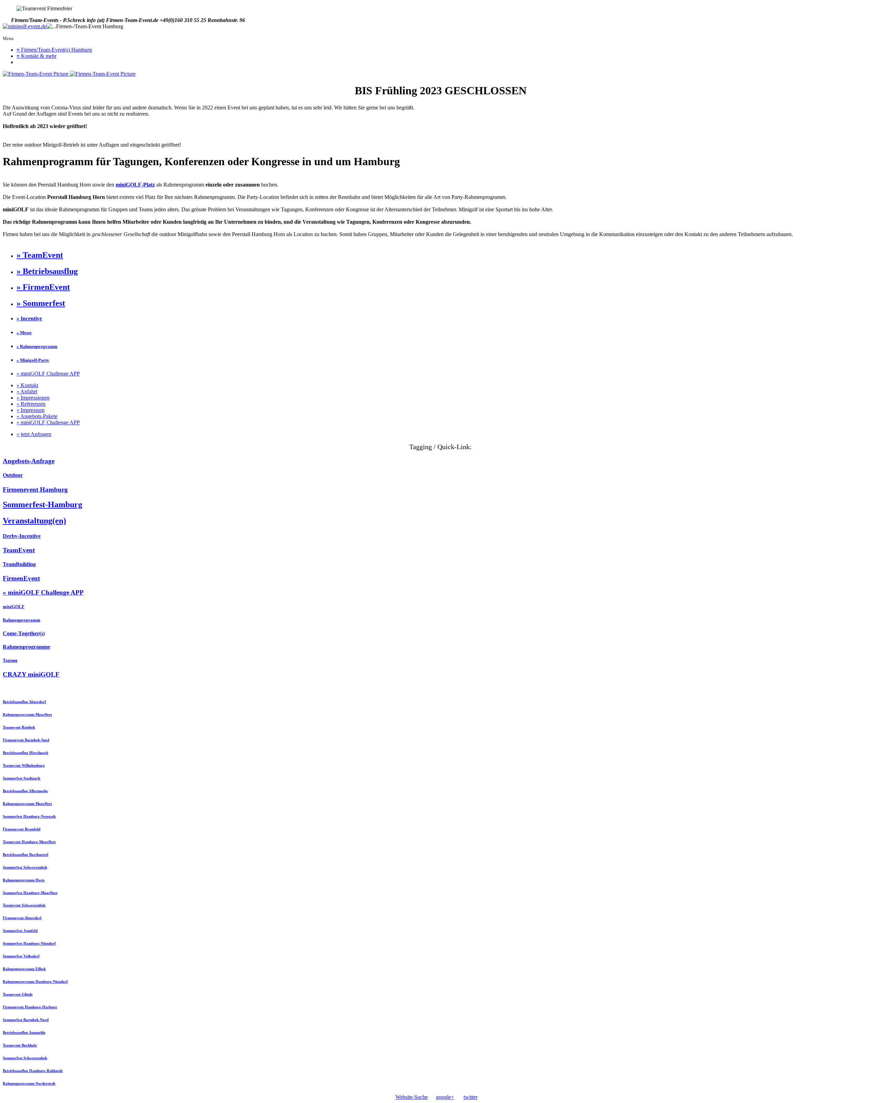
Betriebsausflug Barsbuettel (25, 854)
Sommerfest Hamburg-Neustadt (29, 816)
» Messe (24, 332)
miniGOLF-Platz (135, 185)
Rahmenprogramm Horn (23, 880)
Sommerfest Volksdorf (21, 956)
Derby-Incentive (22, 536)
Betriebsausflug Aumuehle (24, 1032)
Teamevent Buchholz (20, 1045)
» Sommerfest (41, 303)
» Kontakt (27, 385)
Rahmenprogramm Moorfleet (27, 714)
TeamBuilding (19, 564)
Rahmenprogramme (26, 647)
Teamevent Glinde (18, 994)
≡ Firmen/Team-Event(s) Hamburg (54, 50)
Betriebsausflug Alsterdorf (24, 702)
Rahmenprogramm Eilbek (24, 969)
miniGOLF (13, 606)
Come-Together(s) (24, 633)
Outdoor (13, 475)
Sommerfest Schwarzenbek (25, 867)
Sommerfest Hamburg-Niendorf (29, 943)
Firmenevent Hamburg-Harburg (30, 1007)
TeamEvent (19, 550)
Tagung (10, 660)
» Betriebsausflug (47, 271)
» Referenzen (31, 404)
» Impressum (30, 410)
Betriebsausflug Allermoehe (25, 791)
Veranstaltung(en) (34, 520)
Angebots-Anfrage (28, 461)
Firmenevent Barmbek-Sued (26, 740)
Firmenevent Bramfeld (21, 829)
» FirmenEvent (43, 287)
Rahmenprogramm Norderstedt (29, 1083)
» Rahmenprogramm (37, 346)
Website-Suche (411, 1097)
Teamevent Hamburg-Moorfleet (29, 842)
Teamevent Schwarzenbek (24, 905)
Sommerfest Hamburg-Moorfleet (30, 893)
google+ (445, 1097)
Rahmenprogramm (21, 620)
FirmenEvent (21, 578)
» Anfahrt (27, 391)
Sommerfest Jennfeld (20, 931)
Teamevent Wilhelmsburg (24, 765)
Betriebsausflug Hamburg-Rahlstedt (33, 1071)
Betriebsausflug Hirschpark (25, 753)
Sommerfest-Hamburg (42, 504)
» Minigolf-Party (33, 360)
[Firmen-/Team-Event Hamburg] (24, 26)
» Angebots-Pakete (37, 416)
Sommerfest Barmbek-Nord (26, 1020)
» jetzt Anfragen (34, 434)
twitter (470, 1097)
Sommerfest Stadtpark (21, 778)
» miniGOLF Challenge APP (48, 373)
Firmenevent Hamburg (35, 489)
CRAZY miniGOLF (31, 674)
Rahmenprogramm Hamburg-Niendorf (35, 981)
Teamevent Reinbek (19, 727)
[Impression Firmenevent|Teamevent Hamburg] (36, 74)
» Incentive (29, 318)
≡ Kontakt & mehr (36, 56)
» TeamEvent (40, 255)
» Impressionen (33, 398)
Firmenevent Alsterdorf (22, 918)
